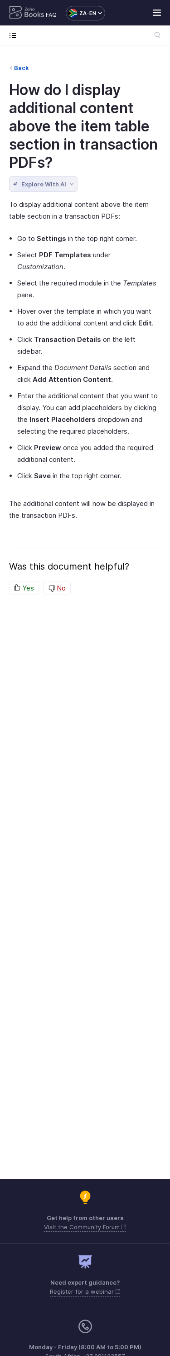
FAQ (51, 14)
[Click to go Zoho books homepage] (26, 13)
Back (21, 67)
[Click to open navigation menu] (14, 35)
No (60, 588)
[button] (81, 13)
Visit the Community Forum (82, 1227)
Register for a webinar (83, 1291)
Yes (27, 588)
